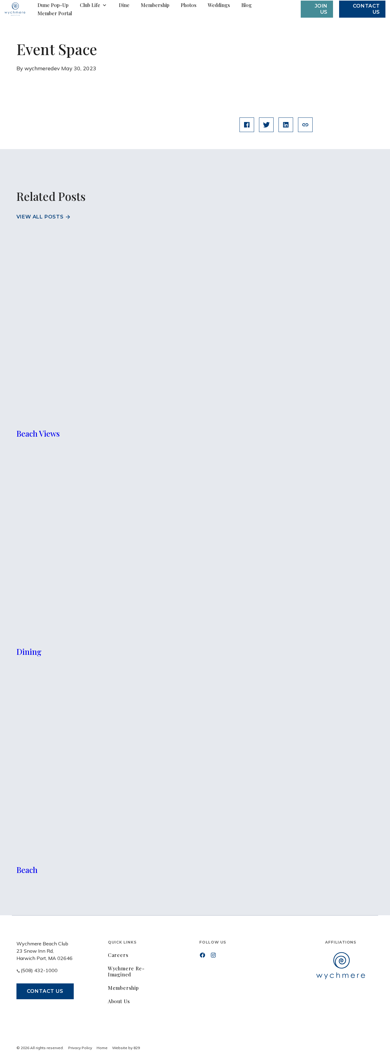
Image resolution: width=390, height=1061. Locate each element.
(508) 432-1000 (39, 970)
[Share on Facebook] (246, 124)
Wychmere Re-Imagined (126, 971)
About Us (119, 1001)
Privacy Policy (80, 1047)
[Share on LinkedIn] (285, 124)
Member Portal (54, 13)
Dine (124, 5)
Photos (189, 5)
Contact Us (45, 991)
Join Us (321, 9)
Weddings (219, 5)
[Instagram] (213, 955)
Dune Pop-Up (53, 5)
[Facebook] (202, 955)
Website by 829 (126, 1047)
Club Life (90, 5)
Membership (155, 5)
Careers (118, 955)
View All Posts (40, 217)
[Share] (305, 124)
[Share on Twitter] (266, 124)
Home (102, 1047)
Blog (246, 5)
